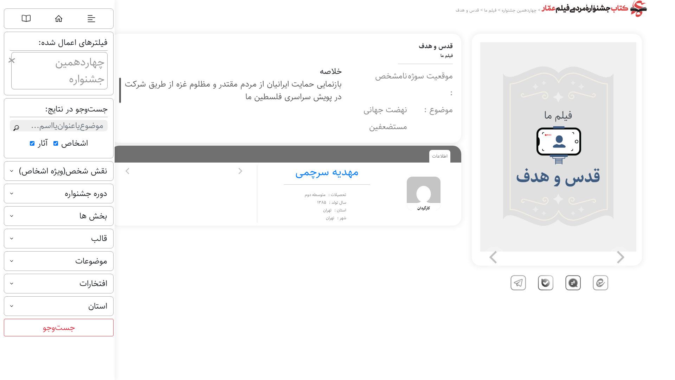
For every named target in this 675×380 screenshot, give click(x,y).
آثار (43, 143)
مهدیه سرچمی (327, 172)
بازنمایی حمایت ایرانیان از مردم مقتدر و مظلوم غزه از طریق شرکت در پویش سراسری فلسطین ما (233, 90)
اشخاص (74, 143)
